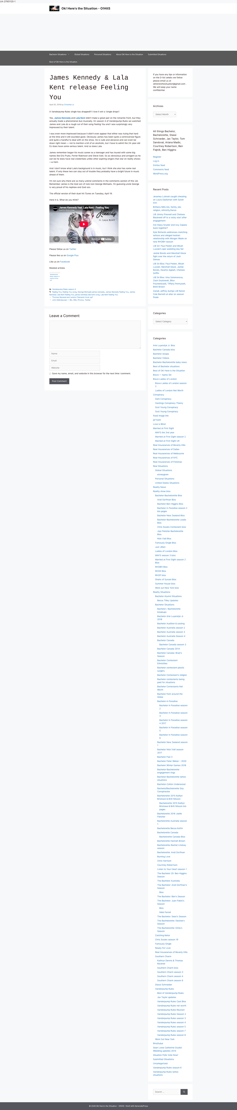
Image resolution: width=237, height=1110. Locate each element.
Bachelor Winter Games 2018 (171, 765)
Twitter (72, 249)
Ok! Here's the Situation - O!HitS (85, 8)
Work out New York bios (167, 588)
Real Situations (160, 466)
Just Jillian (160, 547)
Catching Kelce (162, 935)
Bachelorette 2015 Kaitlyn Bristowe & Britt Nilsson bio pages (172, 806)
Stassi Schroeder (163, 984)
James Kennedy (62, 118)
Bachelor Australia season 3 (171, 632)
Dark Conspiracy (163, 399)
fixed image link (161, 415)
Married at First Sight (163, 428)
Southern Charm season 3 (170, 972)
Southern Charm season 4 (170, 976)
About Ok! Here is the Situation (129, 54)
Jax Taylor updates (166, 997)
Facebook (65, 261)
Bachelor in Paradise (167, 701)
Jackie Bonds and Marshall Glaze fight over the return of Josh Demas (169, 256)
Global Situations (81, 54)
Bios (161, 892)
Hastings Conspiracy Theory (169, 403)
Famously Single (163, 944)
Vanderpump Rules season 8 (171, 1035)
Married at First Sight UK (167, 441)
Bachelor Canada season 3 (172, 644)
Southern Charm (163, 956)
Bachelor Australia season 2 (171, 628)
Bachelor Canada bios (164, 349)
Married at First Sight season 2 (170, 436)
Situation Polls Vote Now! (165, 1055)
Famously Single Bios (165, 543)
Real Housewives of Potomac (167, 462)
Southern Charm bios (167, 968)
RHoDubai (158, 1043)
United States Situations (167, 483)
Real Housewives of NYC (165, 457)
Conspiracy (158, 394)
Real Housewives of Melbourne (168, 453)
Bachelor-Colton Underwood (171, 784)
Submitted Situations (157, 54)
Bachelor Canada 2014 (168, 649)
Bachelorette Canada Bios (172, 836)
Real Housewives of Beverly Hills (169, 445)
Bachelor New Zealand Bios (171, 515)
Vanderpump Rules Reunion (171, 1010)
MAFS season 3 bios (165, 555)
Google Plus (73, 255)
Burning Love (163, 856)
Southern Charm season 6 (170, 980)
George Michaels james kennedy (91, 292)
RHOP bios (160, 575)
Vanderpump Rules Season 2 (171, 1014)
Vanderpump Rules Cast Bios (171, 1001)
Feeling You (57, 292)
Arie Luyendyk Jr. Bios (164, 345)
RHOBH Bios (161, 567)
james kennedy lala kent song (87, 295)
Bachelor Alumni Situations (168, 596)
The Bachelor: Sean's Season (171, 916)
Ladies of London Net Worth (169, 390)
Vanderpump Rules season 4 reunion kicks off (54, 277)
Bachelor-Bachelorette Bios (168, 495)
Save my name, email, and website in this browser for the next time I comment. (91, 373)
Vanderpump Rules (164, 989)
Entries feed (159, 165)
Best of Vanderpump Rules (170, 993)
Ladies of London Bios (166, 551)
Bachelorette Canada (167, 832)
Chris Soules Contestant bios (171, 527)
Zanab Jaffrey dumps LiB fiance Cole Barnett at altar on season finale (169, 294)
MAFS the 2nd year (164, 432)
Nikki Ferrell (165, 912)
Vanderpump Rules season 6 (167, 1067)
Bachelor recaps (161, 354)
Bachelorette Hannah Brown (171, 841)
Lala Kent (80, 118)
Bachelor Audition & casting (171, 623)
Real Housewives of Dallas (166, 449)
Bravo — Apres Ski (162, 375)
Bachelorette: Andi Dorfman (171, 852)
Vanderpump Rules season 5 (171, 1026)
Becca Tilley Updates (167, 600)
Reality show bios (161, 491)
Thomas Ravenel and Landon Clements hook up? (72, 297)
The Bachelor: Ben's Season (171, 896)
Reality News (159, 487)
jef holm (157, 420)
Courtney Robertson (167, 865)
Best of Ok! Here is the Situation (63, 62)
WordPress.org (160, 173)
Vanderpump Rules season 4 (64, 289)
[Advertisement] (118, 32)
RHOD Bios (160, 571)
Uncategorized (160, 1063)
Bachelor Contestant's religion (172, 675)
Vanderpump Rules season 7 (171, 1031)
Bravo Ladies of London (165, 379)
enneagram (162, 474)
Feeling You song (70, 292)
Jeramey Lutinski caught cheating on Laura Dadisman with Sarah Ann (169, 199)
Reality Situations (161, 592)
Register (157, 157)
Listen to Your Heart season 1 (172, 869)
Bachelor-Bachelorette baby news (170, 362)
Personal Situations (102, 54)
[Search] (184, 1092)
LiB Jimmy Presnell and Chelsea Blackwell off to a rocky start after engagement (170, 217)
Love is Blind (159, 424)
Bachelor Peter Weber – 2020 (171, 761)
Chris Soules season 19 (166, 939)
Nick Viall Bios (164, 538)
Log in (156, 161)
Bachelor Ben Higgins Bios (170, 504)
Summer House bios (165, 583)
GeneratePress (141, 1106)
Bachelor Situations (57, 54)
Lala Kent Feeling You (109, 295)
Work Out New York (164, 1039)
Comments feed (161, 169)
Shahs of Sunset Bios (165, 579)
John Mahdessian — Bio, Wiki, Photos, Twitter (71, 300)
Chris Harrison (164, 861)
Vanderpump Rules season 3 (171, 1018)
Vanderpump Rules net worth (171, 1005)
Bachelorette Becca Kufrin (170, 828)
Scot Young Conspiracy (166, 407)
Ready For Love (163, 948)
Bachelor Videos (161, 358)
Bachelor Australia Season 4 (171, 636)
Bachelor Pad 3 (164, 757)
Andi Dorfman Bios (166, 499)
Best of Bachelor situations (166, 366)
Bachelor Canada (165, 640)
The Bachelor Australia (168, 881)
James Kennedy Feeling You (117, 292)
